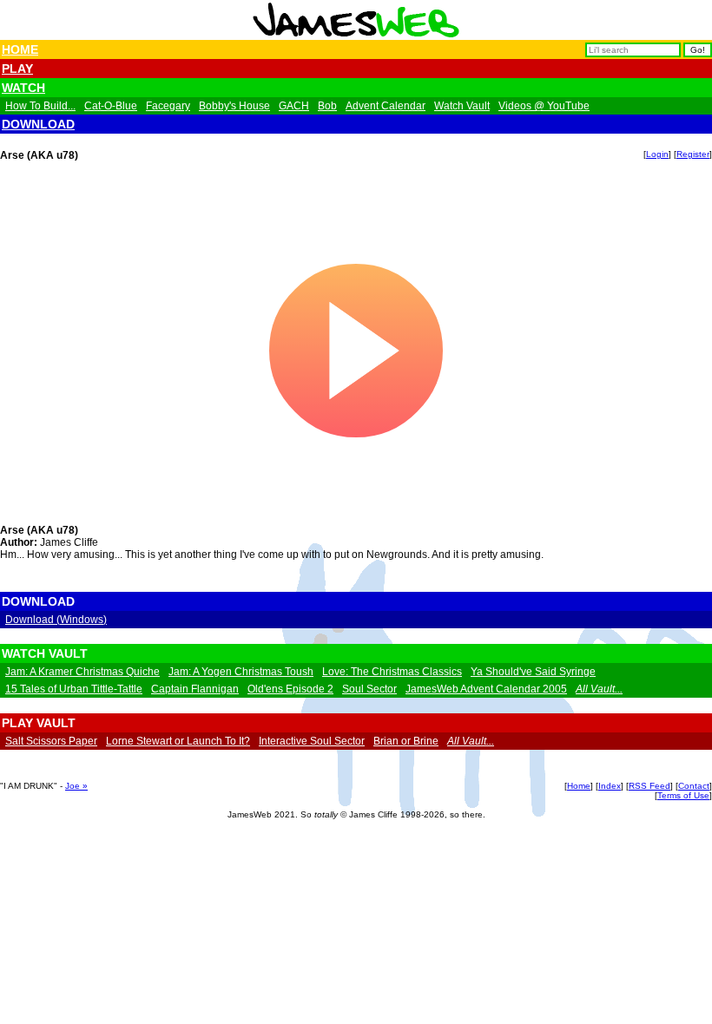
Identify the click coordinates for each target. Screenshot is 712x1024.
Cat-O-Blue (110, 106)
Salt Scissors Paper (51, 741)
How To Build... (40, 106)
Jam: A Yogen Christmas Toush (240, 672)
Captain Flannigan (195, 689)
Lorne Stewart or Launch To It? (178, 741)
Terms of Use (683, 795)
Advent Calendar (385, 106)
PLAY (17, 68)
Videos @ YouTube (544, 106)
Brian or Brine (405, 741)
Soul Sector (369, 689)
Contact (693, 786)
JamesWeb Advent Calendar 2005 (486, 689)
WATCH (23, 88)
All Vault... (599, 689)
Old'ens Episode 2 (290, 689)
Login (657, 154)
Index (609, 786)
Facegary (168, 106)
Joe (73, 786)
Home (578, 786)
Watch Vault (462, 106)
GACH (294, 106)
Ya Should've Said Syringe (533, 672)
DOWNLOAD (38, 124)
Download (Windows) (56, 620)
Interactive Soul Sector (312, 741)
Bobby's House (234, 106)
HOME (20, 49)
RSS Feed (649, 786)
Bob (327, 106)
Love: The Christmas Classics (392, 672)
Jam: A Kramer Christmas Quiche (82, 672)
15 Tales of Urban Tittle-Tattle (73, 689)
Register (692, 154)
